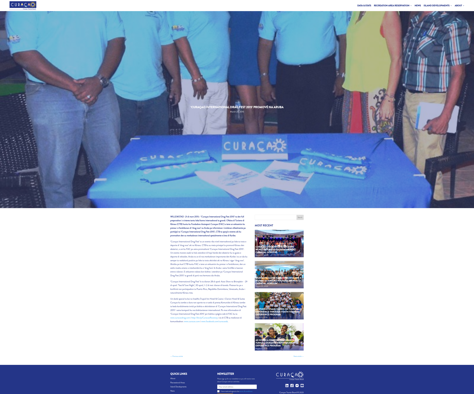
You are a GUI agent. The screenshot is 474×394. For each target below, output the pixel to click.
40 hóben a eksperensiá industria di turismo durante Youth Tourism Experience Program (277, 343)
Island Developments (437, 5)
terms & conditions (245, 391)
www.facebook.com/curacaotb (214, 321)
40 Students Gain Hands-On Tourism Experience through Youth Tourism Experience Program (277, 311)
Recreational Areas (177, 382)
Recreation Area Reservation (391, 5)
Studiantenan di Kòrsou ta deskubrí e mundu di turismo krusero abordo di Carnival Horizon (278, 280)
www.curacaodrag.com (180, 317)
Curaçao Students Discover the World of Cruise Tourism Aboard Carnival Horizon (275, 249)
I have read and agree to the (236, 391)
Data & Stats (364, 5)
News (418, 5)
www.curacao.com (192, 321)
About (458, 5)
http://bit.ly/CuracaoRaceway (204, 317)
